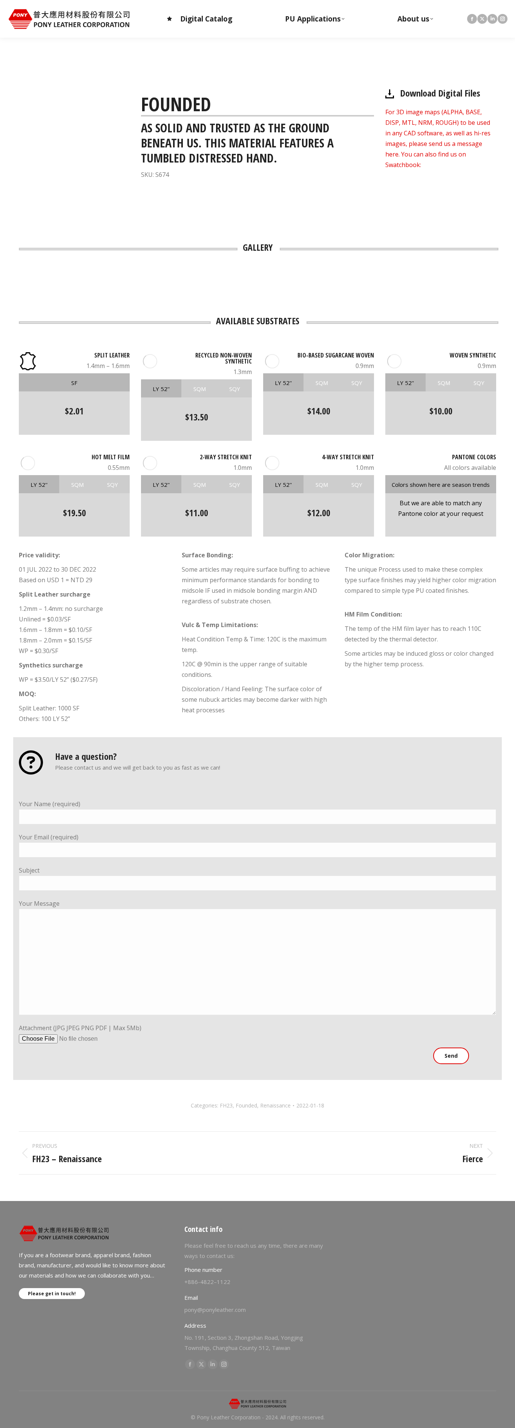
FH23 (226, 1105)
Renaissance (275, 1105)
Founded (246, 1105)
